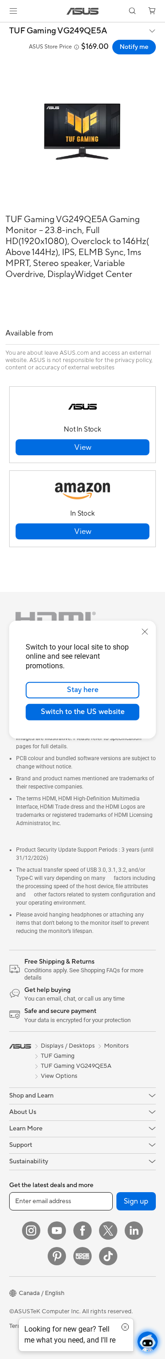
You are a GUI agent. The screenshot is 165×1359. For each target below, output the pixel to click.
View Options (59, 1076)
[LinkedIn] (134, 1230)
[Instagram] (31, 1230)
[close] (144, 631)
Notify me (134, 47)
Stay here (83, 689)
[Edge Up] (82, 1256)
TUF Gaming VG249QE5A (58, 31)
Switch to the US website (83, 711)
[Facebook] (82, 1230)
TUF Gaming (58, 1056)
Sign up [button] (136, 1201)
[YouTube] (57, 1230)
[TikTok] (108, 1256)
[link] (82, 11)
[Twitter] (108, 1230)
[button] (13, 11)
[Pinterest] (57, 1256)
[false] (82, 447)
